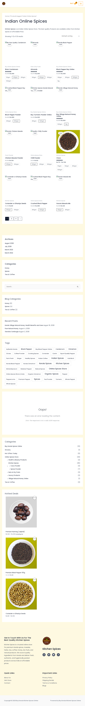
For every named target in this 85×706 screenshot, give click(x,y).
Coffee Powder (19, 353)
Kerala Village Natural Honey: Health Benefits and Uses (24, 325)
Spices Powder (16, 469)
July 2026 (8, 247)
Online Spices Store (58, 368)
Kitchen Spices (62, 363)
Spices (7, 271)
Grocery (8, 450)
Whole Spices (10, 384)
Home (7, 16)
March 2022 (9, 253)
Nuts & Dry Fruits (14, 472)
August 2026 (9, 243)
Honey (7, 268)
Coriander (45, 353)
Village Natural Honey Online (18, 479)
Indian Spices (58, 358)
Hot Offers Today (11, 453)
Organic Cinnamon (34, 374)
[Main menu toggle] (81, 3)
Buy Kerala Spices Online (13, 446)
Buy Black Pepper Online (44, 349)
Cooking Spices (33, 353)
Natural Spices (40, 369)
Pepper (64, 374)
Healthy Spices (30, 358)
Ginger (19, 358)
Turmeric (59, 379)
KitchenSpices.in (11, 369)
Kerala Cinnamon (29, 364)
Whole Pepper (70, 379)
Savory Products (14, 475)
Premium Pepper (24, 379)
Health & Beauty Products (17, 460)
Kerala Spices (45, 363)
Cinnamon (72, 349)
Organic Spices (51, 374)
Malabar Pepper (26, 369)
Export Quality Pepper (67, 353)
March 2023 (9, 250)
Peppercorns (10, 379)
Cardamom (60, 349)
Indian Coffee (43, 358)
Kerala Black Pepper (13, 364)
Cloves (8, 353)
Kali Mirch (71, 358)
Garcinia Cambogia (12, 332)
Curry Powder (15, 466)
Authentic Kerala (11, 349)
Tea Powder (48, 379)
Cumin (55, 353)
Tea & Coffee (10, 274)
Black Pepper (26, 349)
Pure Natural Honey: (12, 329)
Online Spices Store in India (15, 374)
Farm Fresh (10, 358)
